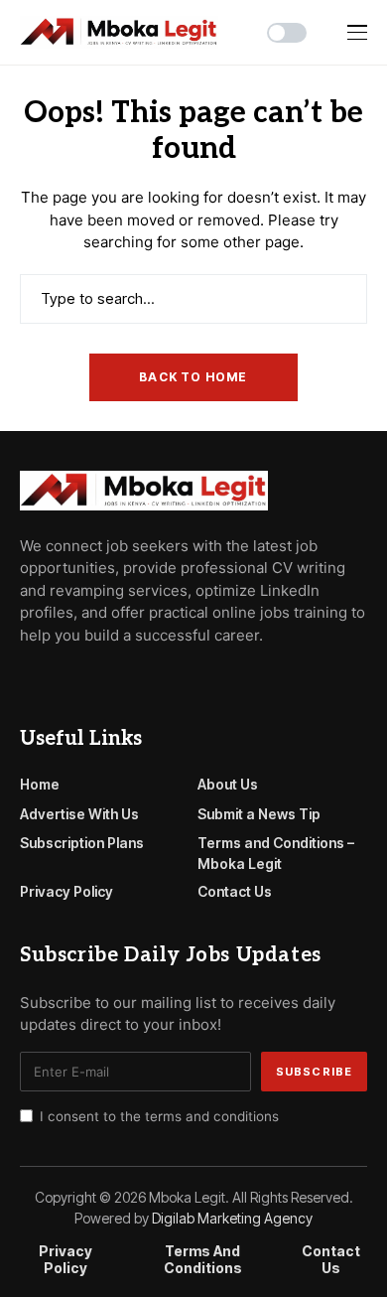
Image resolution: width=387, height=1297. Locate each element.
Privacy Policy (66, 891)
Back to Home (193, 376)
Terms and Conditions (203, 1259)
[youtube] (82, 679)
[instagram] (111, 679)
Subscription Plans (82, 842)
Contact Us (234, 891)
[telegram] (55, 679)
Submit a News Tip (259, 813)
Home (40, 784)
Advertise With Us (79, 813)
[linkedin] (139, 679)
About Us (227, 784)
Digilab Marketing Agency (232, 1218)
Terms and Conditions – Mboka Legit (275, 853)
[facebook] (26, 679)
